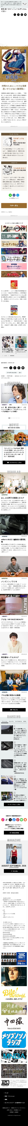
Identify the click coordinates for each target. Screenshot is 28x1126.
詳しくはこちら (25, 4)
